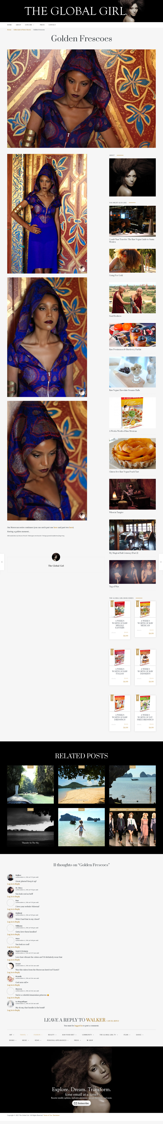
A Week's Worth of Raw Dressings (120, 717)
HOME (9, 25)
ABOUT (18, 25)
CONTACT (52, 25)
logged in (78, 1026)
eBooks (113, 632)
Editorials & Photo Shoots (22, 30)
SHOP (91, 1040)
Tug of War (114, 586)
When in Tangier (116, 512)
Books (11, 1040)
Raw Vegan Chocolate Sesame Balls (124, 390)
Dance (138, 1035)
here (56, 527)
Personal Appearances (56, 1040)
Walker (95, 1020)
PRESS (42, 25)
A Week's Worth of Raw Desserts (145, 671)
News (37, 1040)
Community (87, 1035)
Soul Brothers (115, 316)
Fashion (113, 809)
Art (10, 1035)
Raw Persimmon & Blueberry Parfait (125, 349)
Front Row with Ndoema (146, 809)
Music (24, 1040)
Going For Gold (116, 275)
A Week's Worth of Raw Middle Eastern (120, 624)
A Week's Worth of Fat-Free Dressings (145, 717)
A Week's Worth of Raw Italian (120, 671)
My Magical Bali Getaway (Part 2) (123, 553)
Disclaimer (56, 1115)
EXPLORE (28, 25)
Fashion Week (133, 809)
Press (76, 1040)
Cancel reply (112, 1021)
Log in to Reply (13, 884)
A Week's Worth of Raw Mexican (123, 431)
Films (126, 1035)
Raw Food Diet (68, 1035)
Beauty (51, 1035)
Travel (30, 767)
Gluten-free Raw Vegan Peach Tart (124, 472)
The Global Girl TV (108, 1035)
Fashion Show (122, 809)
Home (9, 30)
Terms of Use (47, 1115)
